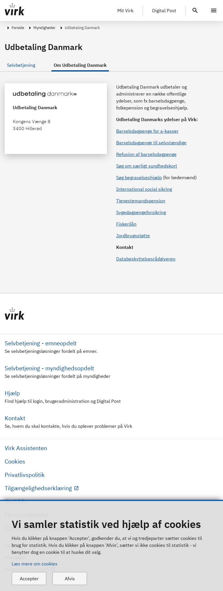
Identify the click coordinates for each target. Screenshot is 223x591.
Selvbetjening (21, 65)
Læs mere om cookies (34, 564)
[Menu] (213, 10)
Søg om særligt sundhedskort (146, 166)
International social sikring (144, 189)
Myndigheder (44, 27)
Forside (18, 27)
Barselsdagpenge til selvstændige (151, 142)
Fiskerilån (126, 224)
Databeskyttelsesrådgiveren (145, 259)
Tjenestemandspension (140, 201)
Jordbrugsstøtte (133, 235)
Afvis (70, 578)
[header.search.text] (195, 10)
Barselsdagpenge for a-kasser (147, 131)
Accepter (29, 578)
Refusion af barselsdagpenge (146, 154)
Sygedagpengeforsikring (141, 212)
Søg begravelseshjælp (139, 177)
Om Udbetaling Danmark (80, 65)
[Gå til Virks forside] (111, 313)
